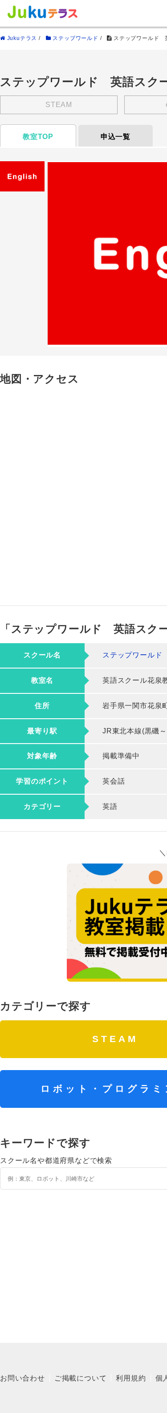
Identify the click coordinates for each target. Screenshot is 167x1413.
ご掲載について (80, 1378)
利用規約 (131, 1378)
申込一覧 (115, 136)
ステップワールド (132, 655)
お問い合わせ (22, 1378)
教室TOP (38, 136)
